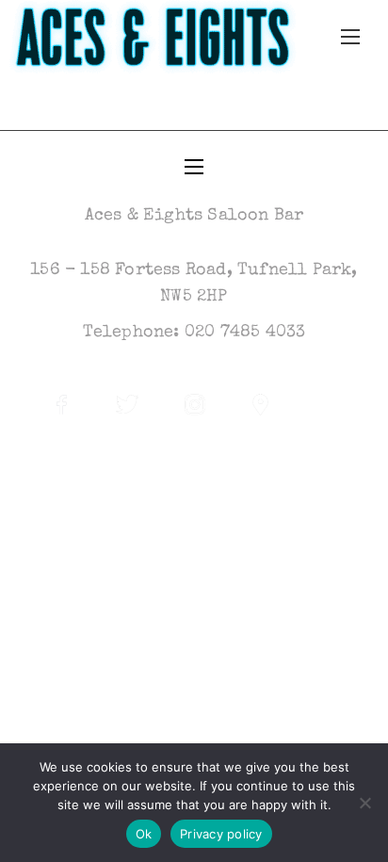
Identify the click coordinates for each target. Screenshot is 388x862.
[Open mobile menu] (350, 36)
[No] (364, 802)
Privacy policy (221, 833)
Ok (144, 833)
